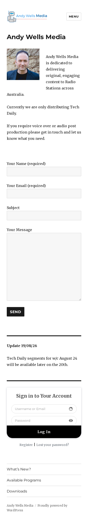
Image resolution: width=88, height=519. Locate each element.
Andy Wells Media (20, 506)
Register (26, 445)
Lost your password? (52, 445)
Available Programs (24, 480)
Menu (74, 16)
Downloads (17, 491)
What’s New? (19, 469)
